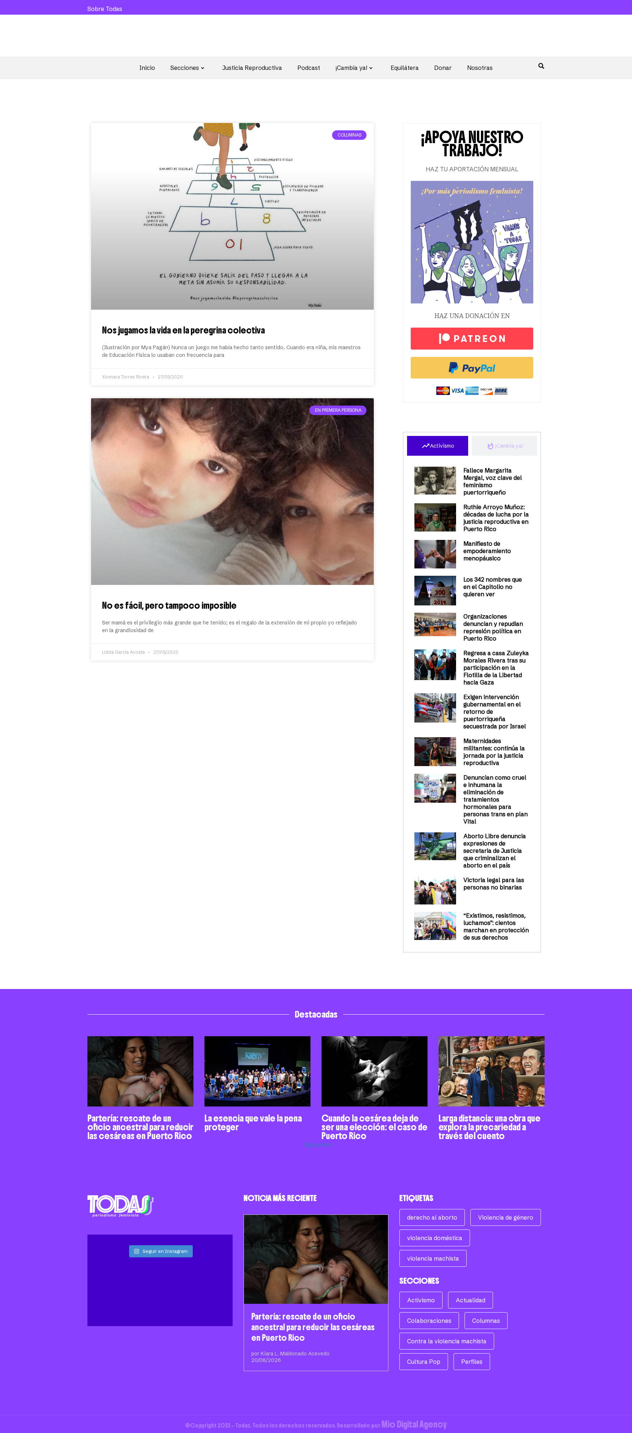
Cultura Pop (423, 1361)
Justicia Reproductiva (252, 67)
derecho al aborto (432, 1217)
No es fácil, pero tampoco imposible (169, 605)
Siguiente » (319, 1144)
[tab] (437, 446)
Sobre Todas (104, 8)
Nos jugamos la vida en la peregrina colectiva (183, 330)
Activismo (421, 1300)
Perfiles (471, 1361)
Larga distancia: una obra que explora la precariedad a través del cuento (490, 1127)
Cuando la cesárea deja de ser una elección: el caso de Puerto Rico (374, 1127)
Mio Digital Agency (414, 1424)
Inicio (147, 67)
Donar (443, 67)
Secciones (184, 67)
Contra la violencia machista (446, 1341)
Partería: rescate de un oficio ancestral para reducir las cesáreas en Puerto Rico (140, 1127)
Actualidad (470, 1300)
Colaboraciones (429, 1320)
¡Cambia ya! (351, 67)
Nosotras (480, 67)
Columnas (486, 1320)
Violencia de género (505, 1217)
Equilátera (405, 67)
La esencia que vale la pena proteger (253, 1122)
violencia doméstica (434, 1238)
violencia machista (433, 1258)
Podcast (308, 67)
